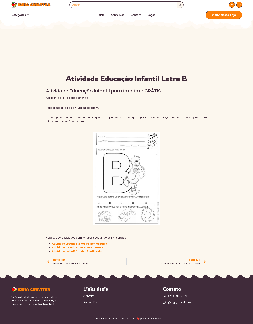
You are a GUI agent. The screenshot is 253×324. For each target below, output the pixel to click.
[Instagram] (232, 5)
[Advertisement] (126, 50)
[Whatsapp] (239, 5)
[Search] (180, 5)
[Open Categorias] (28, 15)
